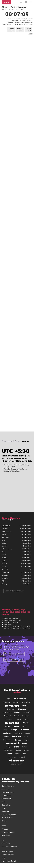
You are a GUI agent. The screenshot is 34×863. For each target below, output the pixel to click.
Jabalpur (8, 726)
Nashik (27, 740)
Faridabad (7, 716)
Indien (17, 692)
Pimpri (8, 747)
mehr (30, 33)
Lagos (4, 543)
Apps (4, 826)
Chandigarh (11, 709)
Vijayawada (16, 760)
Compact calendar (9, 815)
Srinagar (27, 750)
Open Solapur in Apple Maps (14, 659)
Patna (24, 743)
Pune (16, 747)
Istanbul (4, 558)
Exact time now (8, 786)
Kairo (3, 560)
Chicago (4, 528)
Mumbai (5, 569)
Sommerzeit (6, 799)
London (4, 546)
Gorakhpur (9, 719)
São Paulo (5, 537)
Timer (4, 808)
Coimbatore (7, 712)
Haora (26, 719)
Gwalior (18, 719)
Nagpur (18, 740)
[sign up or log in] (26, 3)
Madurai (28, 733)
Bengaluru (12, 705)
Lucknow (7, 733)
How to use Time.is (9, 861)
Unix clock (6, 843)
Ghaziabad (25, 716)
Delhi (17, 712)
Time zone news (8, 832)
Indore (25, 723)
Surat (9, 754)
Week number (7, 818)
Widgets (5, 829)
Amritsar (16, 702)
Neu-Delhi (12, 743)
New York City (7, 531)
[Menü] (31, 2)
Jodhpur (26, 726)
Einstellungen (7, 851)
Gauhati (16, 716)
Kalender (5, 811)
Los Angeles (6, 525)
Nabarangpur (7, 740)
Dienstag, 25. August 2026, (19, 18)
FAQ (3, 858)
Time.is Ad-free (8, 855)
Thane (17, 754)
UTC (3, 540)
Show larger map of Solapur (14, 654)
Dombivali (26, 712)
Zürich (4, 555)
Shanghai (5, 575)
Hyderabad (12, 722)
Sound (4, 821)
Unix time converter (9, 847)
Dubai (4, 566)
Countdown (6, 805)
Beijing (19, 30)
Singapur (5, 578)
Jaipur (17, 726)
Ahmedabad (20, 699)
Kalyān (6, 729)
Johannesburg (7, 549)
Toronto (4, 534)
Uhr (3, 802)
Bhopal (25, 706)
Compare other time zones (13, 591)
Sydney (4, 584)
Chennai (22, 709)
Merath (6, 736)
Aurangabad (26, 702)
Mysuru (26, 736)
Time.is (6, 2)
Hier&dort (5, 789)
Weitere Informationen (16, 22)
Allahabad (6, 702)
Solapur (18, 750)
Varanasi (22, 757)
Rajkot (24, 747)
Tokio (28, 30)
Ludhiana (18, 733)
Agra (9, 699)
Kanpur (14, 730)
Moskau (4, 563)
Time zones (6, 795)
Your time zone (8, 792)
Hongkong (5, 572)
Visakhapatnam (16, 764)
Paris (11, 30)
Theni (24, 754)
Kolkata (25, 730)
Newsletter (6, 835)
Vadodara (12, 757)
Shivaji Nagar (8, 750)
